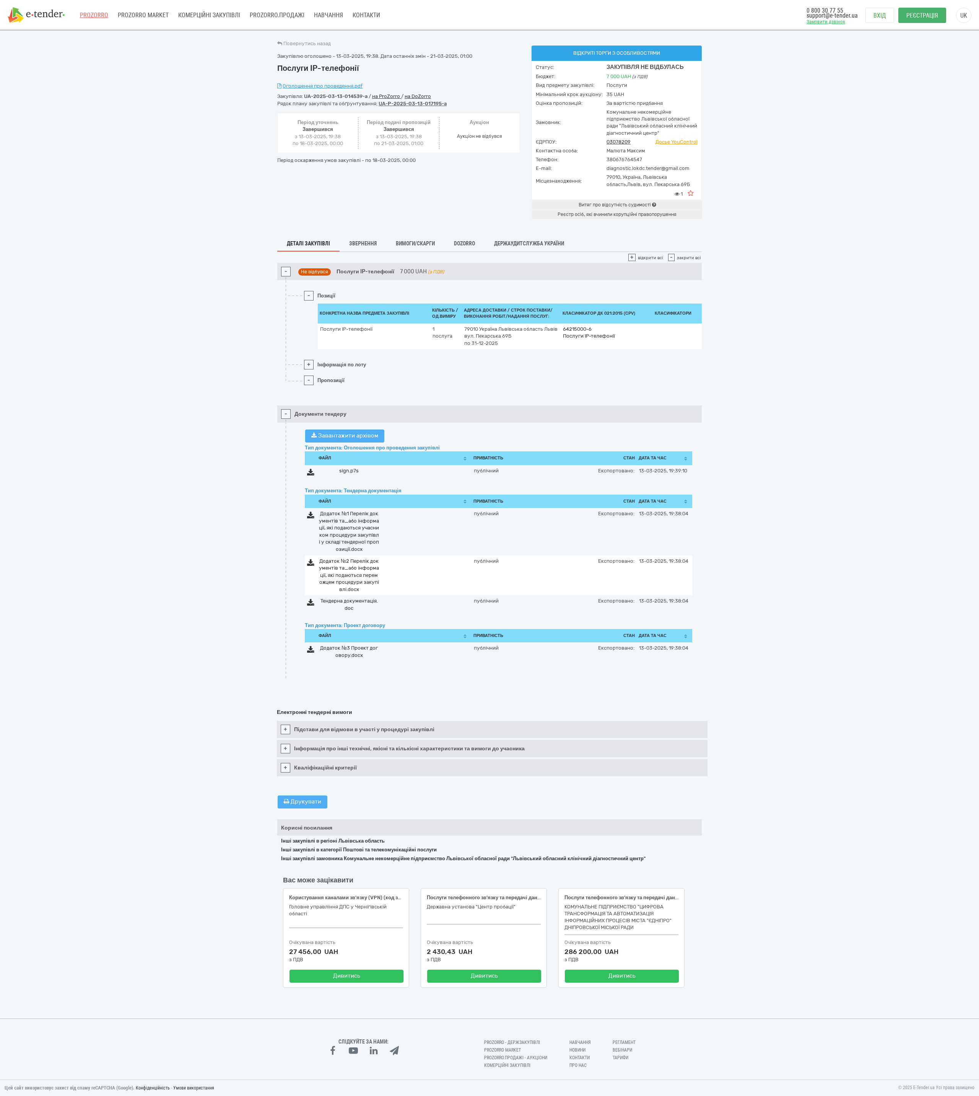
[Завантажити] (310, 474)
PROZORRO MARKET (143, 15)
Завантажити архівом (347, 435)
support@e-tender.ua (832, 15)
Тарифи (620, 1057)
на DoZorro (418, 96)
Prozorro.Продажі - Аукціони (515, 1057)
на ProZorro (386, 96)
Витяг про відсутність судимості (615, 204)
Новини (577, 1050)
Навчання (328, 15)
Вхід (879, 15)
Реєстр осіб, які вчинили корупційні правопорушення (617, 214)
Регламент (624, 1042)
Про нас (578, 1065)
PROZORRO (94, 15)
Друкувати (305, 801)
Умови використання (193, 1088)
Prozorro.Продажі (277, 15)
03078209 (619, 142)
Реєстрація (922, 15)
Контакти (366, 15)
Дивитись (346, 975)
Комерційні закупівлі (209, 15)
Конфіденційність (153, 1088)
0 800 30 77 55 (825, 10)
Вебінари (622, 1050)
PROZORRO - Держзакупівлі (512, 1042)
